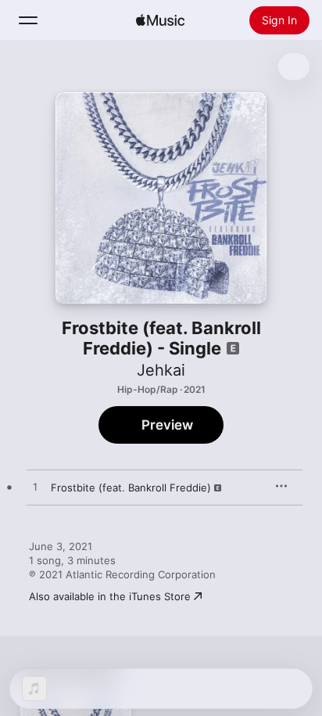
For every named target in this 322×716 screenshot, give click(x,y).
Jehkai (161, 370)
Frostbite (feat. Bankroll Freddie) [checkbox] (131, 487)
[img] (160, 20)
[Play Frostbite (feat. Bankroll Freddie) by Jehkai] (35, 487)
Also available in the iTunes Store (110, 596)
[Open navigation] (28, 20)
